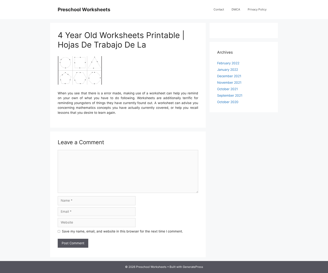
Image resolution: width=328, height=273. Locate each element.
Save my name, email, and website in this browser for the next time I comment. (122, 231)
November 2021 (229, 82)
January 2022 (227, 70)
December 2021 (229, 76)
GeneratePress (193, 267)
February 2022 (228, 63)
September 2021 (229, 95)
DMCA (236, 9)
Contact (219, 9)
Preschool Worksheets (84, 9)
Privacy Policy (257, 9)
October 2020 (227, 102)
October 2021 (227, 89)
